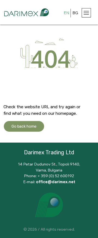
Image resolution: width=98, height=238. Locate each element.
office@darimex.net (55, 181)
